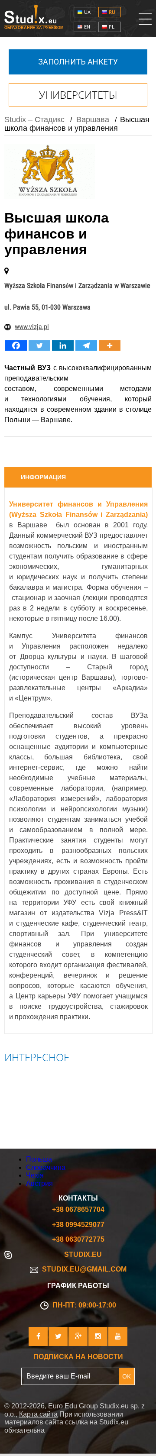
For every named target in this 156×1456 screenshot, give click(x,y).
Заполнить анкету (78, 61)
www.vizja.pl (32, 327)
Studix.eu (83, 1254)
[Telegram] (86, 345)
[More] (109, 345)
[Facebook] (16, 345)
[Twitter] (39, 345)
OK (126, 1376)
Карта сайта (38, 1414)
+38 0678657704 (78, 1209)
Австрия (21, 1125)
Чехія (15, 1110)
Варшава (92, 119)
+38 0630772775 (78, 1239)
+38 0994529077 (78, 1224)
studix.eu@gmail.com (83, 1269)
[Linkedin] (63, 345)
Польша (21, 1080)
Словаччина (31, 1095)
